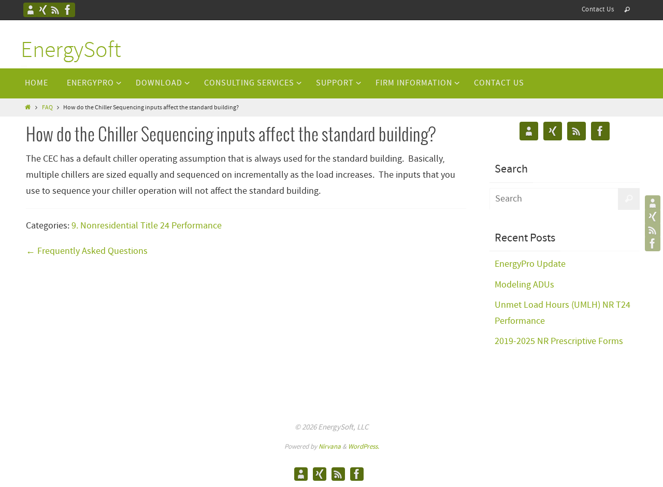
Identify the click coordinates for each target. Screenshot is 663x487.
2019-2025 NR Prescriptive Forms (559, 341)
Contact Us (598, 9)
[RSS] (55, 10)
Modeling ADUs (524, 285)
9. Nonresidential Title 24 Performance (146, 226)
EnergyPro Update (530, 264)
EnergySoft (71, 51)
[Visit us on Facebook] (68, 10)
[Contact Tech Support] (30, 10)
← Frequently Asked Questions (87, 251)
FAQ (47, 108)
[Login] (43, 10)
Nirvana (330, 446)
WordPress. (363, 446)
